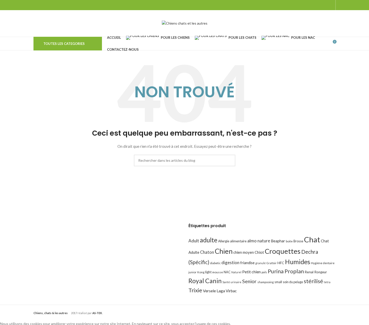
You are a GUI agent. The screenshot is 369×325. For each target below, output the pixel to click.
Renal (309, 272)
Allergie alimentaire (232, 241)
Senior (249, 281)
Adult (193, 240)
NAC (227, 272)
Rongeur (320, 272)
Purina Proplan (286, 271)
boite (289, 241)
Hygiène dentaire (323, 263)
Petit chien (251, 271)
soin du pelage (293, 282)
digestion (230, 262)
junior (192, 272)
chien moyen (243, 252)
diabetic (215, 263)
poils (264, 272)
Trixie (195, 290)
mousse (217, 272)
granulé (260, 263)
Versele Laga (214, 290)
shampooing (265, 282)
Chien (224, 251)
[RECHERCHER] (229, 160)
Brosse (298, 241)
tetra (327, 282)
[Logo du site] (184, 23)
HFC (280, 263)
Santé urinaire (231, 282)
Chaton (207, 252)
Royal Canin (205, 280)
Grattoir (272, 263)
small (278, 282)
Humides (297, 261)
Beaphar (278, 241)
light (208, 272)
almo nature (258, 240)
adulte (208, 240)
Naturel (236, 272)
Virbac (231, 290)
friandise (247, 262)
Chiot (259, 252)
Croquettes (283, 251)
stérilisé (313, 281)
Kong (200, 272)
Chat (312, 239)
